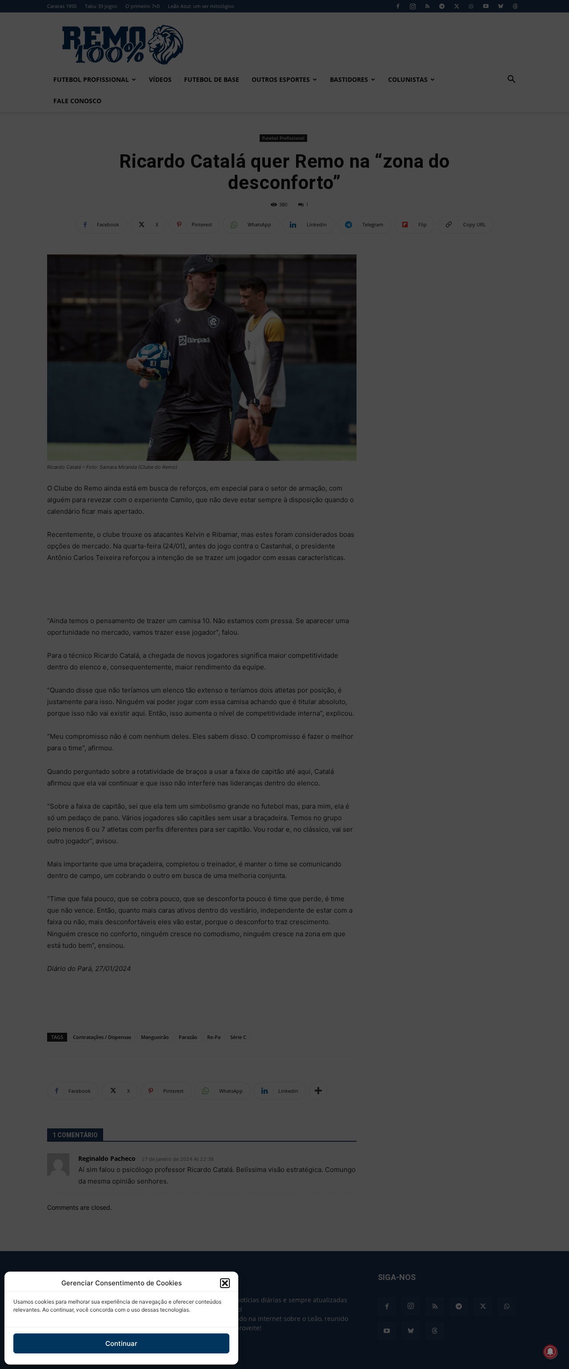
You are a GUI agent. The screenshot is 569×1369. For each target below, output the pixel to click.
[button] (224, 1283)
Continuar (121, 1343)
